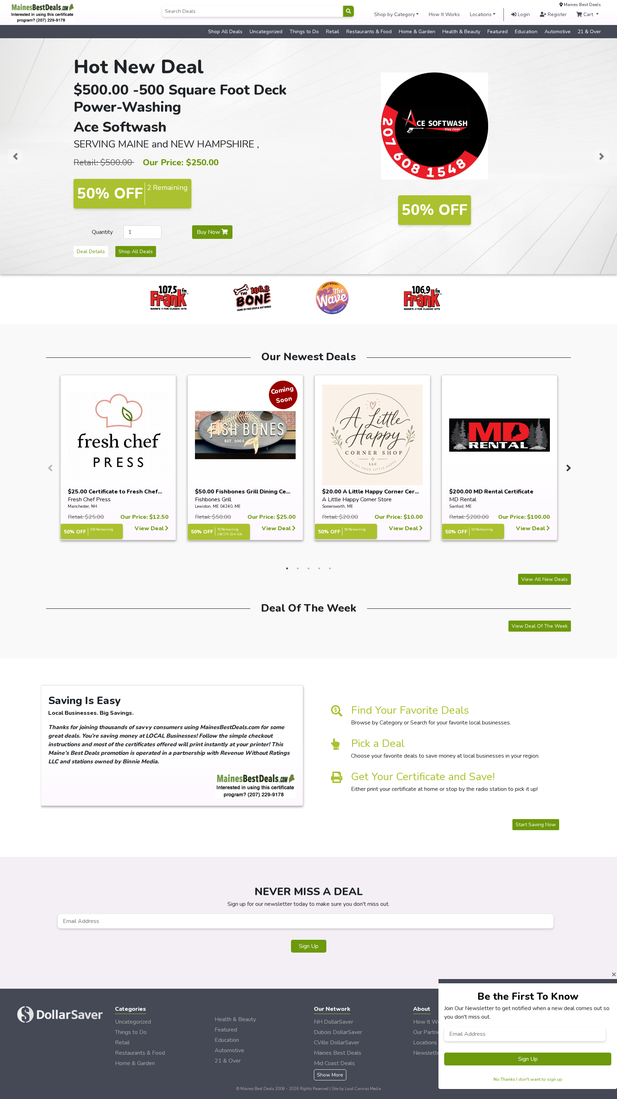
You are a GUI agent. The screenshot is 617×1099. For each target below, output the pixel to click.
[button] (15, 156)
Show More (330, 1075)
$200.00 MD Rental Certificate (491, 492)
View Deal (150, 528)
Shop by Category (394, 14)
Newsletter (427, 1053)
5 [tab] (329, 568)
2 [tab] (297, 568)
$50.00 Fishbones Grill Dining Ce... (242, 492)
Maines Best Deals (337, 1053)
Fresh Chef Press (89, 499)
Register (556, 14)
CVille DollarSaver (336, 1043)
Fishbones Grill (213, 499)
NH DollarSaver (333, 1022)
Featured (497, 31)
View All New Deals (544, 579)
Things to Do (304, 31)
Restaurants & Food (369, 31)
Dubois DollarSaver (338, 1032)
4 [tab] (319, 568)
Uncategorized (266, 31)
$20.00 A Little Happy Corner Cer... (370, 492)
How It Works (444, 14)
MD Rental (462, 499)
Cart (588, 14)
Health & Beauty (461, 31)
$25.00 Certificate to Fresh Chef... (115, 492)
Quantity (102, 232)
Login (523, 14)
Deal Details (91, 251)
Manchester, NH (82, 506)
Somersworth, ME (337, 506)
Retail (332, 31)
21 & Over (589, 31)
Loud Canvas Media (363, 1089)
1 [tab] (287, 568)
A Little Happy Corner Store (357, 499)
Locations (481, 14)
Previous (49, 466)
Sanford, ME (460, 506)
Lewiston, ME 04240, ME (218, 506)
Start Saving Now (536, 824)
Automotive (558, 31)
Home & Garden (417, 31)
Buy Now (209, 232)
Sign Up (308, 946)
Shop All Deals (225, 31)
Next (567, 466)
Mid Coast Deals (334, 1063)
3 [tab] (308, 568)
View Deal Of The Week (540, 626)
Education (526, 31)
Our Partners (429, 1032)
